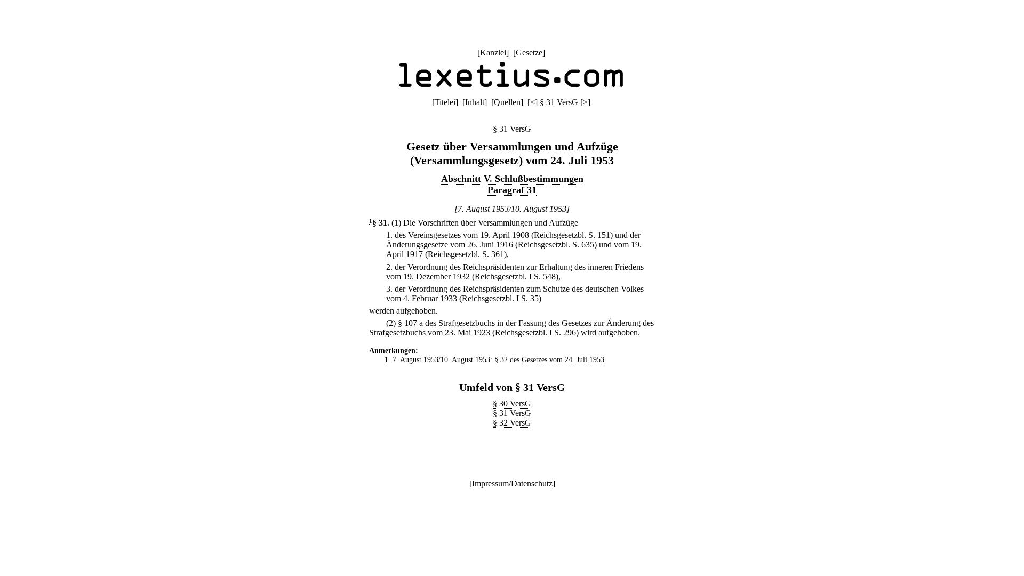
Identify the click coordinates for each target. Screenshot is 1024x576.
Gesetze (529, 52)
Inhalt (474, 102)
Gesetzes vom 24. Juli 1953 (563, 359)
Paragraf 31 (512, 190)
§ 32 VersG (512, 422)
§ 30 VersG (512, 403)
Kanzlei (493, 52)
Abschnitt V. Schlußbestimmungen (512, 178)
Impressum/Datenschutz (512, 483)
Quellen (507, 102)
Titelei (445, 102)
